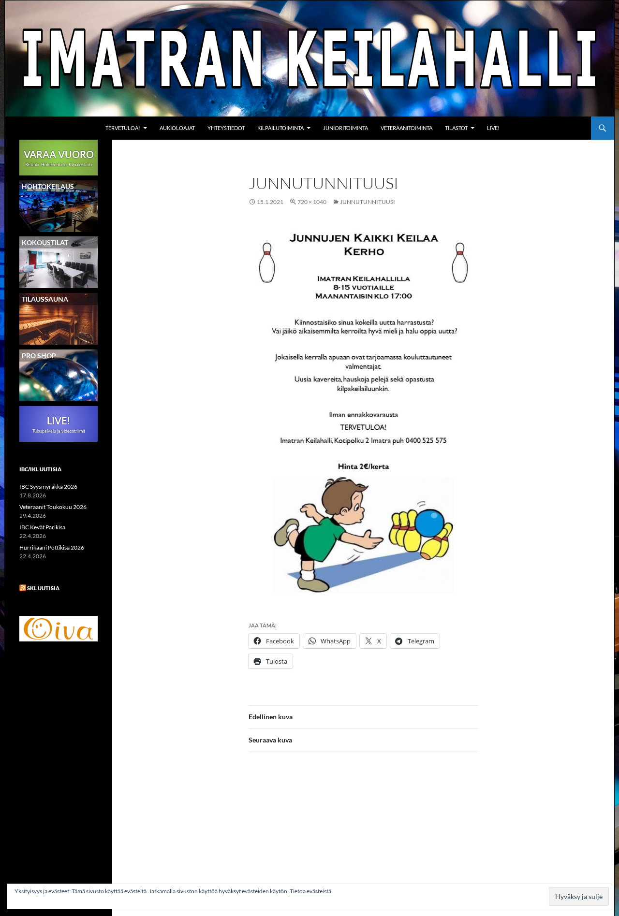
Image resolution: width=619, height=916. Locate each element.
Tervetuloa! (122, 128)
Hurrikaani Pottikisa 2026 (51, 547)
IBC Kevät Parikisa (42, 527)
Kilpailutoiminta (280, 128)
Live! (493, 128)
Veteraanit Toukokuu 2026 (53, 506)
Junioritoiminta (345, 128)
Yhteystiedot (226, 128)
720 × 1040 (311, 201)
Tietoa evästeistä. (311, 891)
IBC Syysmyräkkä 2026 (48, 486)
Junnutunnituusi (367, 201)
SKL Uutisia (43, 588)
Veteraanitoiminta (406, 128)
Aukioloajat (177, 128)
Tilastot (456, 128)
